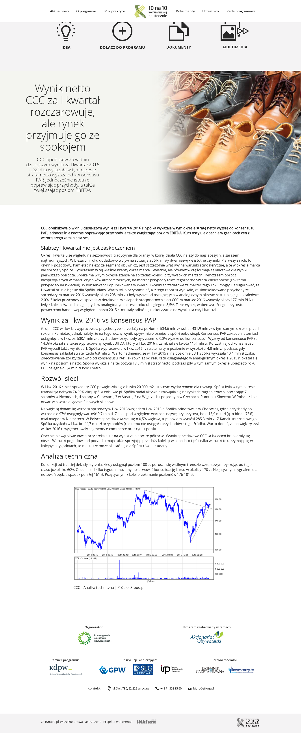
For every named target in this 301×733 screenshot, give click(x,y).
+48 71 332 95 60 (171, 688)
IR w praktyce (114, 11)
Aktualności (59, 11)
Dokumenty (185, 11)
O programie (86, 11)
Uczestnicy (210, 11)
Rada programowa (241, 11)
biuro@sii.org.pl (203, 688)
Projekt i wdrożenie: (118, 722)
